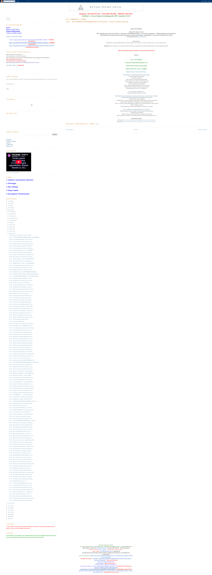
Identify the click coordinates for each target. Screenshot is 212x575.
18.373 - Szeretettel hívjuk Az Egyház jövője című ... (21, 487)
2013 (9, 505)
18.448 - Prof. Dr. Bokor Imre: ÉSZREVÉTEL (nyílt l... (21, 325)
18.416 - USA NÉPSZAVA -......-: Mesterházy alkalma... (21, 394)
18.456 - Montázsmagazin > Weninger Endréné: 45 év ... (21, 308)
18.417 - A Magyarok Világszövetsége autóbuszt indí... (21, 392)
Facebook (99, 563)
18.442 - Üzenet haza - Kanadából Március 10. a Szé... (21, 338)
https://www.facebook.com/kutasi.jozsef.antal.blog (112, 558)
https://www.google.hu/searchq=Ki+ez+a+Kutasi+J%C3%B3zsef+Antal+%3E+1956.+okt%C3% (31, 45)
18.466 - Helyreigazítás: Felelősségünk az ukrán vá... (21, 287)
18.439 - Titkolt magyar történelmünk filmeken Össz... (21, 345)
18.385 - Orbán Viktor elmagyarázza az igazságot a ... (21, 461)
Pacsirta (8, 143)
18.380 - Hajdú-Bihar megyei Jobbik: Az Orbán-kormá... (21, 472)
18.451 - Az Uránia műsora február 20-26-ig (18, 319)
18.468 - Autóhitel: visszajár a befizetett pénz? (19, 282)
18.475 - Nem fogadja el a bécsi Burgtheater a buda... (20, 267)
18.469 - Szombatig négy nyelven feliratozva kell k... (21, 280)
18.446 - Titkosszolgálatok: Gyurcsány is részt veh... (20, 330)
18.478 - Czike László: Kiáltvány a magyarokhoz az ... (21, 261)
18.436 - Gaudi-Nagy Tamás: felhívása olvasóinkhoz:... (21, 351)
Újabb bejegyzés (69, 129)
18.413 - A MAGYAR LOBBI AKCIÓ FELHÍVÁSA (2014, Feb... (23, 401)
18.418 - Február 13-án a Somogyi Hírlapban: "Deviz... (21, 390)
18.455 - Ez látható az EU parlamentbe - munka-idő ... (21, 310)
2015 (9, 207)
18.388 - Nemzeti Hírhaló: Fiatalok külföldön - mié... (21, 455)
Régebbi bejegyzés (202, 129)
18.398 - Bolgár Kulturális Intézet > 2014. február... (20, 433)
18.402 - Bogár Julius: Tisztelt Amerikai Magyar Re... (21, 425)
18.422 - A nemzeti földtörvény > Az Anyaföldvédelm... (21, 381)
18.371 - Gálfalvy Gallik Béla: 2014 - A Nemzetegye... (21, 491)
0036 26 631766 (101, 548)
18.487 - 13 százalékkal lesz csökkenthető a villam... (20, 241)
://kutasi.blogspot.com (107, 561)
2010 (9, 512)
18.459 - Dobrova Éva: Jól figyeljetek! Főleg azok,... (20, 302)
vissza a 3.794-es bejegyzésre (12, 172)
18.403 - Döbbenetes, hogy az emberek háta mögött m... (21, 422)
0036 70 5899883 (102, 549)
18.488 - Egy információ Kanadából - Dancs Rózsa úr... (21, 239)
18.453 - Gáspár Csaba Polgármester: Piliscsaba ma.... (21, 315)
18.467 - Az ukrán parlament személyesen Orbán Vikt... (21, 284)
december (11, 211)
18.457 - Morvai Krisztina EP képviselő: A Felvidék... (21, 306)
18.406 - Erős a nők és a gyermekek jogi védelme (20, 416)
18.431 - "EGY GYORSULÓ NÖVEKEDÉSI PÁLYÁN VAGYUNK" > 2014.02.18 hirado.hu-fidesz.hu (97, 22)
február (11, 233)
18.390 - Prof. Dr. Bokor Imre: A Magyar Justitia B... (20, 450)
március (11, 231)
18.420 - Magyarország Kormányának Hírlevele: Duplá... (21, 386)
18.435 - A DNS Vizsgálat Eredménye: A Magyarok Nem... (22, 353)
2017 (9, 203)
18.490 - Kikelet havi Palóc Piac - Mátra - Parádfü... (20, 235)
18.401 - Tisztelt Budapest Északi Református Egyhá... (21, 427)
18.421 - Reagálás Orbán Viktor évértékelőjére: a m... (21, 384)
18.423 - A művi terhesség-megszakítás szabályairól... (21, 379)
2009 (9, 514)
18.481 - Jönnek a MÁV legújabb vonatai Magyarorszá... (21, 254)
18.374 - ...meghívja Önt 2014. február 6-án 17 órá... (20, 485)
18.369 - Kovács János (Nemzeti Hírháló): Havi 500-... (21, 496)
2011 (9, 510)
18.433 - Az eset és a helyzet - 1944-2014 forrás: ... (20, 358)
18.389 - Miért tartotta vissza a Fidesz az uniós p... (20, 453)
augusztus (11, 220)
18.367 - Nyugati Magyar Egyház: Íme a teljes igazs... (21, 500)
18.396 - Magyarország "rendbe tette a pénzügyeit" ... (21, 438)
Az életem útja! (11, 65)
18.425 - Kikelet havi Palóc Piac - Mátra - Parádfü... (20, 375)
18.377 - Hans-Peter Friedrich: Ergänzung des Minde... (21, 478)
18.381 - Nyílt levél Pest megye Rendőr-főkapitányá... (21, 470)
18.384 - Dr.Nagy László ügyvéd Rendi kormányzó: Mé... (22, 463)
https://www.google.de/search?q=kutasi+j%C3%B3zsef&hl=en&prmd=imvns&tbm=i (29, 42)
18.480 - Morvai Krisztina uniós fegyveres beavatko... (21, 256)
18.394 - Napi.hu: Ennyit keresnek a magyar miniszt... (21, 442)
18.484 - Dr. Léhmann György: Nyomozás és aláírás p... (21, 248)
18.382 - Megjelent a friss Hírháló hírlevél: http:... (20, 468)
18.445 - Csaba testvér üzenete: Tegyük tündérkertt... (21, 332)
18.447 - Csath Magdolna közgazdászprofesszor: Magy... (21, 328)
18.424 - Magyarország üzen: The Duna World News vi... (21, 377)
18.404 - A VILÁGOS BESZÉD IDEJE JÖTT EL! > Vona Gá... (22, 420)
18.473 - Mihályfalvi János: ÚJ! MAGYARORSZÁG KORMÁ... (23, 272)
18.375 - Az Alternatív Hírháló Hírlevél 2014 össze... (20, 483)
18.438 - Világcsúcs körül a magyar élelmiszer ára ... (20, 347)
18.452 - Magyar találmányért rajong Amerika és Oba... (21, 317)
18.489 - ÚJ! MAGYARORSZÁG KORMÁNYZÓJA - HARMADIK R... (24, 237)
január (10, 503)
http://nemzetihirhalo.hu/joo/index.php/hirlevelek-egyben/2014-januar (139, 120)
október (11, 216)
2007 (9, 518)
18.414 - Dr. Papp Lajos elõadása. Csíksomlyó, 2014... (21, 399)
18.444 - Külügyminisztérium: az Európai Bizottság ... (21, 334)
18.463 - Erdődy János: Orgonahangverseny (19, 293)
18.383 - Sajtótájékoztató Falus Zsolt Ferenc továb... (20, 466)
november (11, 214)
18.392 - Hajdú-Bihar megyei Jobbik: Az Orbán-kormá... (21, 446)
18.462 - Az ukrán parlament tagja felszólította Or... (20, 295)
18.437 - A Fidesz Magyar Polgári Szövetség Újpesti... (21, 349)
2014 (9, 210)
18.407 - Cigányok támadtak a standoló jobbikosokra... (21, 414)
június (10, 224)
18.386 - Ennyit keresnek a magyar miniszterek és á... (21, 459)
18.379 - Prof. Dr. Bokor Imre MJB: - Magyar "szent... (21, 474)
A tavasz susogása (11, 141)
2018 (9, 201)
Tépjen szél (9, 146)
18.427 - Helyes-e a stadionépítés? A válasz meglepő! (21, 371)
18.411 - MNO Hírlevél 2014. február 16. (18, 405)
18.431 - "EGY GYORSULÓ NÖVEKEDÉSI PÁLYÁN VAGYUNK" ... (24, 362)
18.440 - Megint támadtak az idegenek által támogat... (21, 343)
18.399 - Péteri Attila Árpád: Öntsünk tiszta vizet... (20, 431)
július (10, 222)
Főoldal (136, 129)
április (10, 229)
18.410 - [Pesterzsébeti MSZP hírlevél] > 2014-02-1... (21, 407)
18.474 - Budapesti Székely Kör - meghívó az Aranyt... (21, 269)
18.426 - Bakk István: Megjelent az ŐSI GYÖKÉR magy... (22, 373)
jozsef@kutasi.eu (142, 36)
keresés (103, 560)
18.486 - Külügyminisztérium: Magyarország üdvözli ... (21, 244)
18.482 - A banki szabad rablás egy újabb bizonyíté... (21, 252)
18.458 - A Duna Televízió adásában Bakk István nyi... (21, 304)
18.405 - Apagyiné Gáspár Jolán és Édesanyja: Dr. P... (21, 418)
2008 (9, 516)
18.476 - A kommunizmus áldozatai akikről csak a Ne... (21, 265)
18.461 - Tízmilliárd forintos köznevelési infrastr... (20, 297)
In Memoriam (9, 144)
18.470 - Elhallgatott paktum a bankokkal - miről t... (20, 278)
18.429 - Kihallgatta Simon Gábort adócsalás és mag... (21, 366)
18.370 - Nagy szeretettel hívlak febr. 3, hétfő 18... (20, 494)
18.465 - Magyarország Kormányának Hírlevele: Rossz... (21, 289)
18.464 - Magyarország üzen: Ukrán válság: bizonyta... (21, 291)
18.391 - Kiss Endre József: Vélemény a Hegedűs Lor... (21, 448)
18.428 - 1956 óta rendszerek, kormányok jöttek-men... (21, 369)
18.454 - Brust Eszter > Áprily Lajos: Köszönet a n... (20, 312)
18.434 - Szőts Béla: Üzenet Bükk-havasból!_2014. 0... (21, 356)
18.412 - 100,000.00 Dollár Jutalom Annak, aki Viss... (21, 403)
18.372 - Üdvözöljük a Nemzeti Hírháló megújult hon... (21, 489)
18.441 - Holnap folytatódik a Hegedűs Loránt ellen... (21, 341)
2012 (9, 508)
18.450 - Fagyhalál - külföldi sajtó (16, 321)
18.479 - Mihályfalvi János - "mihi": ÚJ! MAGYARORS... (21, 259)
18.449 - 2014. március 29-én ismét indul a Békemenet (21, 323)
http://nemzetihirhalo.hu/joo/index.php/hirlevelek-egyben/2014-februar (139, 121)
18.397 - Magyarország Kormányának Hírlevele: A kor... (21, 435)
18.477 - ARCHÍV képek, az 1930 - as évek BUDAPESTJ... (22, 263)
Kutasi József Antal (106, 7)
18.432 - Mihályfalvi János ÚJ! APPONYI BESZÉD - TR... (22, 360)
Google (97, 560)
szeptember (12, 218)
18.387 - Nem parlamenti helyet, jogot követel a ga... (20, 457)
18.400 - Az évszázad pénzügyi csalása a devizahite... (21, 429)
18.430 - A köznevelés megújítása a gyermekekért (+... (21, 364)
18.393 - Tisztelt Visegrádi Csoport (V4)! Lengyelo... (21, 444)
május (10, 227)
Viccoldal (8, 20)
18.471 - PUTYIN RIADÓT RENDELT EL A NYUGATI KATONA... (24, 276)
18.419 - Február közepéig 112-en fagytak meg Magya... (21, 388)
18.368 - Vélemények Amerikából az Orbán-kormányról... (22, 498)
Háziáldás (8, 139)
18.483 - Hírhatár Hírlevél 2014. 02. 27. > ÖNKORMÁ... (21, 250)
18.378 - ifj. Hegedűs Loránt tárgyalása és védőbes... (20, 476)
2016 (9, 205)
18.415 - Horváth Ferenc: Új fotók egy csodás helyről (21, 397)
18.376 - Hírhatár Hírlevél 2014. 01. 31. (18, 481)
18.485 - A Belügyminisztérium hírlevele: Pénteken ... (21, 246)
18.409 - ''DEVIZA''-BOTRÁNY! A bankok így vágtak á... (21, 410)
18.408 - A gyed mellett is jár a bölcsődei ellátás (19, 412)
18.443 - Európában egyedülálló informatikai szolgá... (21, 336)
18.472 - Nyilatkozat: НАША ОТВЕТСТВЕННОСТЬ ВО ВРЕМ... (24, 274)
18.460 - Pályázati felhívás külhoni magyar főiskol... (20, 300)
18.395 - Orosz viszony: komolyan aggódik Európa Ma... (21, 440)
